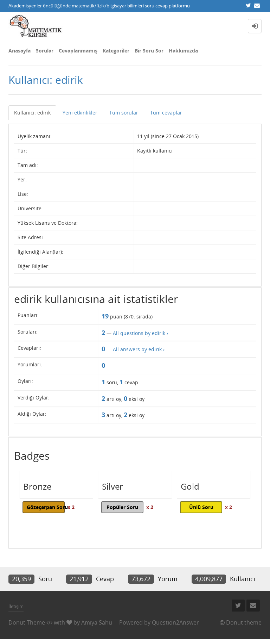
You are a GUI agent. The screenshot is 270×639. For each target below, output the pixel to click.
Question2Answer (175, 622)
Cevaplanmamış (78, 50)
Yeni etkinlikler (80, 112)
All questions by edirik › (140, 333)
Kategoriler (116, 50)
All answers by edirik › (139, 349)
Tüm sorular (123, 112)
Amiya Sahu (96, 622)
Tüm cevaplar (166, 112)
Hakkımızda (183, 50)
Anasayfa (19, 50)
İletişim (16, 606)
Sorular (44, 50)
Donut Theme (26, 622)
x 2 (71, 507)
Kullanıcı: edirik (32, 112)
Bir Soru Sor (149, 50)
